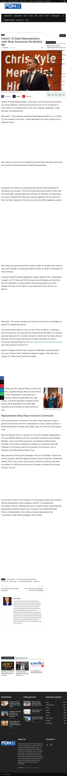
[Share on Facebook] (2, 378)
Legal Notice (19, 20)
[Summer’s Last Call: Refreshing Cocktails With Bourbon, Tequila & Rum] (4, 703)
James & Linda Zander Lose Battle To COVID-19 (37, 719)
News (7, 32)
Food (27, 20)
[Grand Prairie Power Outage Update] (27, 711)
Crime (36, 15)
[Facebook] (61, 1)
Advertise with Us (23, 1)
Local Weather (18, 15)
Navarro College (13, 581)
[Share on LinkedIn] (2, 390)
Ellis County (4, 581)
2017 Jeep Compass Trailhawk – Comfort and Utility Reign (34, 589)
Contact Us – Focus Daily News (36, 1)
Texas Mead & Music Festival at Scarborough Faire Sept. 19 (22, 673)
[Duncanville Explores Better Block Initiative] (37, 666)
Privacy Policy (47, 1)
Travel (25, 15)
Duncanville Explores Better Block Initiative (56, 55)
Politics (41, 15)
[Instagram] (64, 1)
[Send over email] (2, 394)
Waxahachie (36, 581)
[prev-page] (2, 679)
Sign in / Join (4, 1)
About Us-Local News (13, 1)
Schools (31, 15)
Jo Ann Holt (5, 47)
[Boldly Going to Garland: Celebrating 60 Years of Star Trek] (7, 666)
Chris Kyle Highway (10, 579)
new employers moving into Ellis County (45, 342)
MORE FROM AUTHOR (21, 658)
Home (2, 32)
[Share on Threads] (2, 398)
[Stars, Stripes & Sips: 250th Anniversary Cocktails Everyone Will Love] (4, 723)
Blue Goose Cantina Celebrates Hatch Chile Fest (55, 60)
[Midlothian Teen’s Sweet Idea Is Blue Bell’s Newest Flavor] (27, 703)
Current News (7, 15)
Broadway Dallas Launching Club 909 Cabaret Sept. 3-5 (56, 64)
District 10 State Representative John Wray (26, 579)
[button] (64, 16)
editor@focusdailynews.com (33, 767)
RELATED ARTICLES (7, 658)
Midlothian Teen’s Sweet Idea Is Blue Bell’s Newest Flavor (37, 703)
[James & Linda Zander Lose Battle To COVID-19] (27, 718)
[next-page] (5, 679)
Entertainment (55, 15)
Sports (47, 15)
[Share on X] (2, 382)
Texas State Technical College (25, 581)
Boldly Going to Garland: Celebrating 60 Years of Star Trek (7, 673)
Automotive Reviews (9, 20)
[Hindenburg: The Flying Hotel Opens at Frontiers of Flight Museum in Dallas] (4, 713)
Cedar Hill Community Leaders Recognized (10, 589)
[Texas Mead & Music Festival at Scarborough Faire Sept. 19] (22, 666)
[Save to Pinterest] (2, 386)
